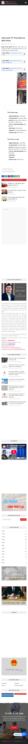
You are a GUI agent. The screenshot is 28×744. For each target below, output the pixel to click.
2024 (14, 537)
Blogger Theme (10, 741)
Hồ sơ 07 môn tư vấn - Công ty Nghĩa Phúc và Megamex (16, 365)
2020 (14, 548)
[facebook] (8, 694)
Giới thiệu (16, 683)
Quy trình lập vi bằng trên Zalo (16, 379)
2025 (14, 534)
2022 (14, 542)
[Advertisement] (14, 22)
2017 (14, 557)
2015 (14, 563)
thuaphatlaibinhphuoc (8, 171)
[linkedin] (8, 696)
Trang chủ (4, 683)
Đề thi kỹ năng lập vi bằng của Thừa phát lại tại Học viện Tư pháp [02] (16, 387)
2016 (14, 560)
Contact (14, 727)
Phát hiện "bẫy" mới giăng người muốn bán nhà (17, 358)
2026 (14, 531)
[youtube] (20, 694)
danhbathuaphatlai (7, 169)
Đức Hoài (4, 44)
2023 (14, 539)
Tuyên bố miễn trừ (18, 685)
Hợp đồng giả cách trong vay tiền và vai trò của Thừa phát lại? (17, 402)
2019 (14, 551)
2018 (14, 554)
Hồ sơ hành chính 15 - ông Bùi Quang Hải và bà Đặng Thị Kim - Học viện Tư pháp (17, 373)
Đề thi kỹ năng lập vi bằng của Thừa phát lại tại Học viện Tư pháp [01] (16, 395)
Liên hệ (3, 685)
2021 (14, 545)
